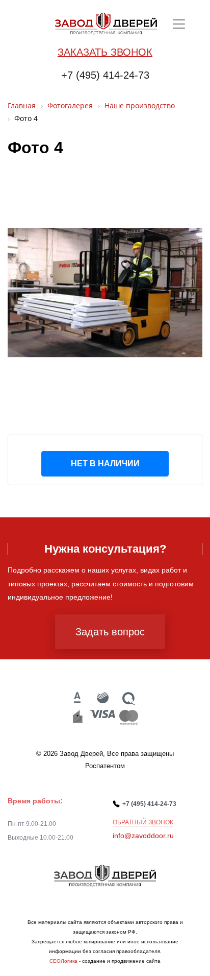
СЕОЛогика (63, 961)
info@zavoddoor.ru (143, 835)
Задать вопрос (110, 631)
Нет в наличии (105, 463)
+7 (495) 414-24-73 (105, 75)
